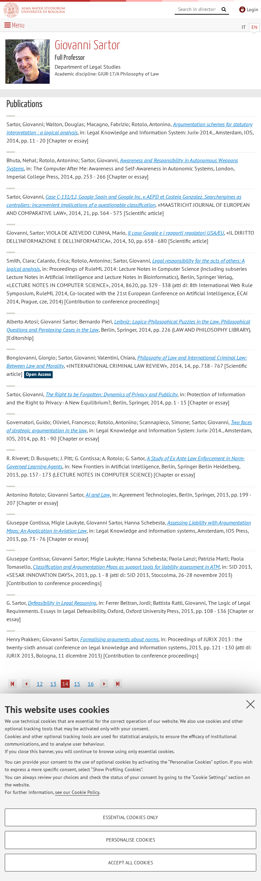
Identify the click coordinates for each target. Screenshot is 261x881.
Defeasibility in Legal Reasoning (62, 602)
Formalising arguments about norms (119, 639)
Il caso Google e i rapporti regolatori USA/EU (176, 232)
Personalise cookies (130, 840)
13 (53, 683)
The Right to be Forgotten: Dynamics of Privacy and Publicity (111, 394)
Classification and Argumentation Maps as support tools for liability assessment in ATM (126, 566)
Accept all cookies (130, 863)
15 (77, 683)
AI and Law (98, 494)
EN (254, 27)
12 (40, 683)
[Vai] (224, 9)
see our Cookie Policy (77, 792)
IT (244, 27)
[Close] (250, 704)
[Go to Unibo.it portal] (34, 10)
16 (91, 683)
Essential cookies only (130, 817)
